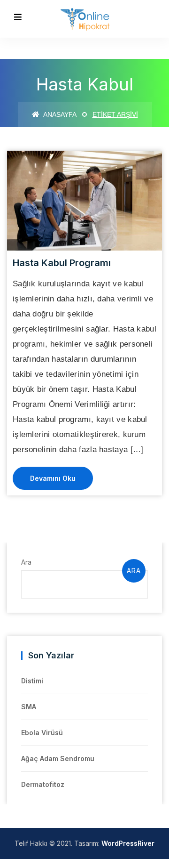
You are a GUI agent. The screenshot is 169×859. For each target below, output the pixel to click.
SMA (28, 707)
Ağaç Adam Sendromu (57, 758)
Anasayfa (59, 114)
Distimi (32, 681)
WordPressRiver (127, 843)
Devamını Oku (53, 478)
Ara (26, 562)
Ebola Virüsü (42, 733)
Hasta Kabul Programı (62, 262)
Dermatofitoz (42, 784)
